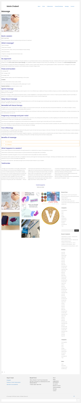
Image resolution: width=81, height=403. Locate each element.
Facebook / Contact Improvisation (13, 382)
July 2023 (63, 285)
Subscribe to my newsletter (12, 384)
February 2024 (63, 277)
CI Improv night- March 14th (66, 199)
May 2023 (63, 286)
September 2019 (64, 323)
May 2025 (63, 261)
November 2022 (64, 289)
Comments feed (64, 367)
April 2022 (63, 295)
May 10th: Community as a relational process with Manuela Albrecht (40, 382)
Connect (72, 6)
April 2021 (63, 308)
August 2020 (63, 316)
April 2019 (63, 325)
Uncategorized (64, 224)
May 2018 (63, 336)
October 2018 (63, 329)
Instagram (9, 380)
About (39, 6)
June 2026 (63, 252)
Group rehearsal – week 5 (73, 246)
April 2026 (63, 254)
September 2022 (64, 292)
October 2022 (63, 291)
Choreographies (64, 210)
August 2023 (63, 283)
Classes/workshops (59, 6)
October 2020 (63, 312)
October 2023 (63, 281)
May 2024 (63, 272)
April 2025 (63, 263)
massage (62, 216)
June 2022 (63, 294)
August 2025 (63, 257)
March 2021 (63, 309)
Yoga (62, 226)
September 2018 (64, 331)
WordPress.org (64, 368)
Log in (62, 364)
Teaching (63, 223)
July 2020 (63, 317)
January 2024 (63, 278)
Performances (63, 218)
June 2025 (63, 260)
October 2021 (63, 300)
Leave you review (40, 187)
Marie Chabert (13, 6)
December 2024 (64, 266)
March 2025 (63, 264)
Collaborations (50, 6)
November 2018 (64, 328)
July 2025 (63, 258)
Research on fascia (56, 385)
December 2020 (64, 311)
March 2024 (63, 275)
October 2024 (63, 268)
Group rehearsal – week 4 (70, 243)
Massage (67, 6)
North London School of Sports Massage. (17, 62)
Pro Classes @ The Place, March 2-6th (67, 201)
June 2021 (63, 305)
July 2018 (63, 333)
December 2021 (64, 298)
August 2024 (63, 271)
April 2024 (63, 274)
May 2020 (63, 319)
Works (43, 6)
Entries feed (63, 365)
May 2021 (63, 306)
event (62, 213)
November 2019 (64, 322)
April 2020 (63, 320)
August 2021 (63, 302)
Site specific (63, 221)
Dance (62, 212)
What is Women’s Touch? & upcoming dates (69, 195)
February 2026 (63, 255)
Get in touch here (5, 38)
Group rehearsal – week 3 (70, 244)
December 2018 (64, 326)
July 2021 (62, 303)
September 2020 (64, 314)
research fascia (64, 219)
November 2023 (64, 280)
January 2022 (63, 297)
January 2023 (63, 288)
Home (62, 215)
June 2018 (63, 334)
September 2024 (64, 269)
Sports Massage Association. (70, 62)
